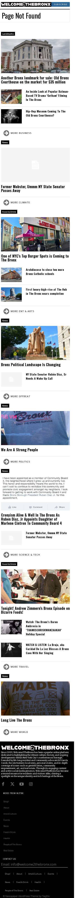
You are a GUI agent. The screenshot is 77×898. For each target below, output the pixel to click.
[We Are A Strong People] (35, 428)
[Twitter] (12, 784)
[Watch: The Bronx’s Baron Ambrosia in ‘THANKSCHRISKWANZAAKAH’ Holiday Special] (11, 627)
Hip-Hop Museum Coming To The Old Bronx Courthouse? (46, 113)
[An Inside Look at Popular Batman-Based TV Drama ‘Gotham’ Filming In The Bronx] (11, 96)
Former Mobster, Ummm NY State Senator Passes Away (33, 188)
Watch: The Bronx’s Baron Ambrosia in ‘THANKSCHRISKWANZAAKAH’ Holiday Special (44, 628)
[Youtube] (22, 784)
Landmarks (8, 33)
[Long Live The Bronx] (35, 698)
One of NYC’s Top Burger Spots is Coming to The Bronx (35, 258)
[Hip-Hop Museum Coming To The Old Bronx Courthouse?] (11, 116)
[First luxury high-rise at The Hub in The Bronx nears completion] (11, 294)
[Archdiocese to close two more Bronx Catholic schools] (11, 275)
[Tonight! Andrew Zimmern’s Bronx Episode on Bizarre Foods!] (35, 586)
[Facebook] (3, 784)
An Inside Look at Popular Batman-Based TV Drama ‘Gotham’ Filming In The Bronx (47, 95)
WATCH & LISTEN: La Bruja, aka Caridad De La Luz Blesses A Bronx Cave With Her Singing (47, 648)
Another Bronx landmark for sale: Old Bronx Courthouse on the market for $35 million (35, 79)
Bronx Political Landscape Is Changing (31, 364)
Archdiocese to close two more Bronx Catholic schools (45, 271)
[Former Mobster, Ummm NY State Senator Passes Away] (35, 165)
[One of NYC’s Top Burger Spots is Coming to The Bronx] (35, 234)
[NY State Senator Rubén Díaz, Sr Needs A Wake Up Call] (11, 379)
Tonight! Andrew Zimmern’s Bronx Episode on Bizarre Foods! (35, 610)
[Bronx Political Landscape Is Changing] (35, 343)
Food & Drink (9, 211)
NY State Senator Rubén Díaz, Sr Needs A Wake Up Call (46, 376)
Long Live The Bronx (16, 720)
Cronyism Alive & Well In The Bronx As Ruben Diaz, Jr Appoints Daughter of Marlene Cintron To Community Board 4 (31, 519)
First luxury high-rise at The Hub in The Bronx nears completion (46, 291)
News (5, 142)
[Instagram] (31, 784)
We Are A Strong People (19, 449)
